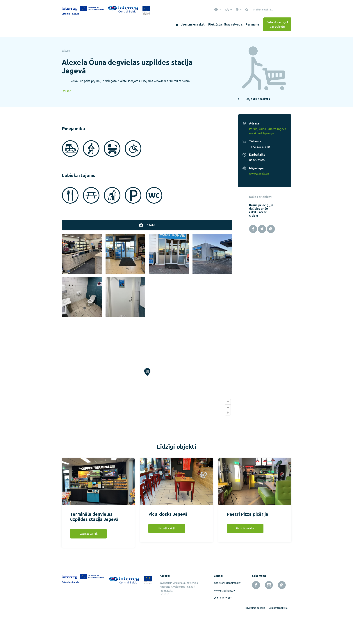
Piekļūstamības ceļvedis (225, 24)
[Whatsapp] (271, 229)
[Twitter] (262, 229)
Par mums (253, 24)
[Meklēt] (247, 9)
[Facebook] (253, 229)
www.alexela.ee (259, 173)
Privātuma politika (255, 607)
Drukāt (66, 91)
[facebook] (256, 585)
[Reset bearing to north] (228, 412)
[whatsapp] (282, 585)
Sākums (66, 50)
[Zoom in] (228, 401)
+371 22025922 (223, 598)
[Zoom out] (228, 407)
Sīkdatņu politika (278, 607)
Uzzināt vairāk (88, 533)
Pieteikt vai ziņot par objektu (277, 24)
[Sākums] (177, 24)
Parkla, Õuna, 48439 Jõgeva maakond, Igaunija (267, 131)
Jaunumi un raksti (193, 24)
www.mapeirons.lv (224, 590)
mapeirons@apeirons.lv (226, 582)
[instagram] (269, 585)
